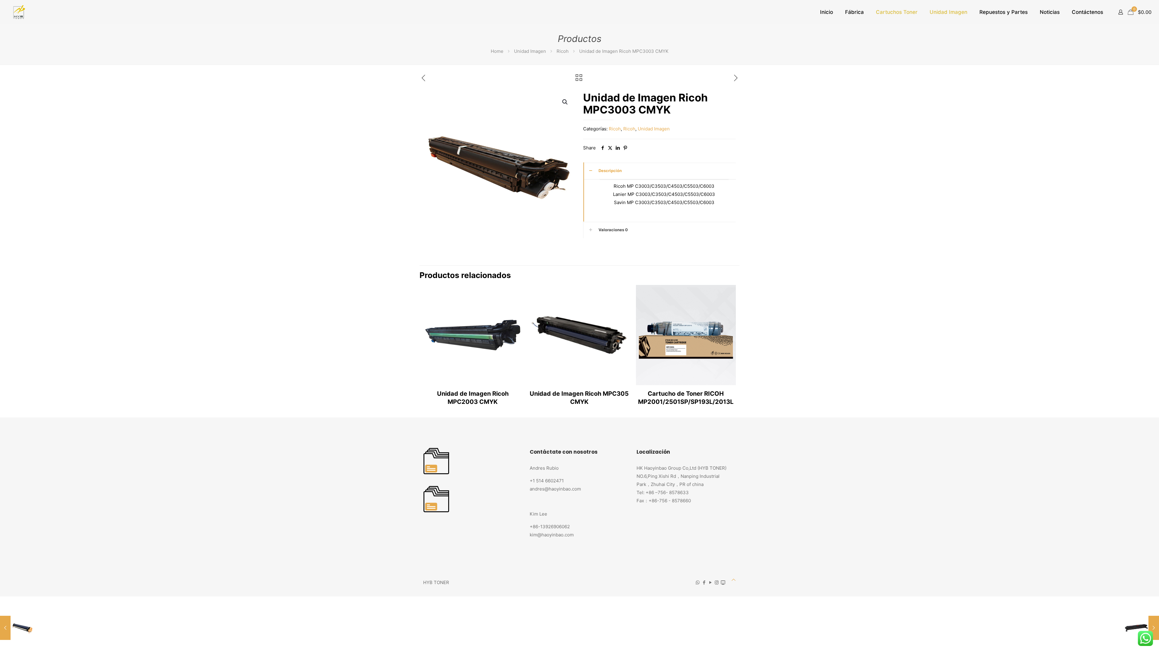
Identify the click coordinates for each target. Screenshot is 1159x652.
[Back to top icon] (733, 580)
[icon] (723, 582)
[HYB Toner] (18, 12)
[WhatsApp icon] (697, 582)
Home (497, 51)
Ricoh (563, 51)
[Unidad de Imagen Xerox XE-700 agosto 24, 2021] (17, 628)
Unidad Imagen (530, 51)
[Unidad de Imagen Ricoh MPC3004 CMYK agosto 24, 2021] (1141, 628)
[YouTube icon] (710, 582)
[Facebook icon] (704, 582)
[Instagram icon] (716, 582)
